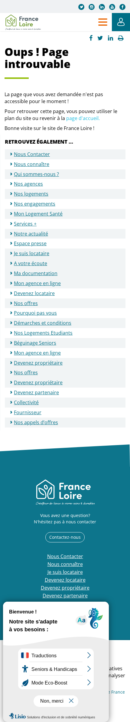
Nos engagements (34, 203)
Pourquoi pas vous (35, 313)
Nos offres (26, 303)
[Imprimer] (121, 38)
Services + (25, 223)
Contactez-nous (65, 537)
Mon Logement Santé (38, 213)
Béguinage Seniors (35, 343)
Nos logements (31, 193)
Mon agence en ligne (37, 283)
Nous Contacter (32, 154)
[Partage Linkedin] (110, 38)
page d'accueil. (83, 118)
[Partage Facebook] (91, 38)
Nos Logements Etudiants (43, 333)
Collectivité (26, 402)
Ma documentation (35, 273)
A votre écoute (30, 263)
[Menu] (103, 22)
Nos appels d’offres (36, 422)
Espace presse (30, 243)
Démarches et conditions (42, 323)
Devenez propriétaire (38, 382)
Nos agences (28, 183)
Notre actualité (31, 233)
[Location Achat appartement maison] (23, 22)
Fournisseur (27, 412)
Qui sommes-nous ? (36, 174)
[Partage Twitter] (100, 38)
